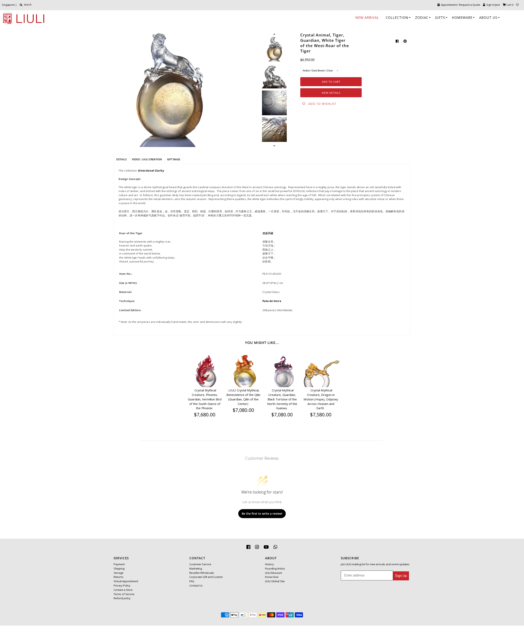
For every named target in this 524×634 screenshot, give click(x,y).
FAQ (191, 581)
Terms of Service (124, 594)
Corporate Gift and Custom (206, 577)
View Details (331, 93)
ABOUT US (488, 17)
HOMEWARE (462, 17)
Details (121, 159)
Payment (119, 564)
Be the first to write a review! (262, 513)
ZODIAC (421, 17)
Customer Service (200, 564)
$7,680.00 (204, 414)
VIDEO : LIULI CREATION (147, 159)
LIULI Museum (273, 573)
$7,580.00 (320, 414)
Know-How (271, 577)
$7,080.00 (243, 410)
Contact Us (196, 585)
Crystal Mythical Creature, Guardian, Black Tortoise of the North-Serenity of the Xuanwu (282, 399)
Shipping (119, 568)
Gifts (440, 17)
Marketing (195, 568)
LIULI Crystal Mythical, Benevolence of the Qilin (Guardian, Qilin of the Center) (243, 397)
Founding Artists (275, 568)
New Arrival (367, 17)
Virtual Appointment (126, 581)
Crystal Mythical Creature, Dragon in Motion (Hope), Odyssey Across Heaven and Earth (321, 399)
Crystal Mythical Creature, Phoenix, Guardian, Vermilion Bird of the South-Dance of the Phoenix (204, 399)
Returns (118, 577)
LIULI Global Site (275, 581)
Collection (397, 17)
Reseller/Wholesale (201, 573)
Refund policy (122, 598)
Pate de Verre (271, 301)
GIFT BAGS (173, 159)
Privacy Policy (122, 585)
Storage (118, 573)
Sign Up (401, 575)
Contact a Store (123, 590)
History (269, 564)
